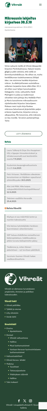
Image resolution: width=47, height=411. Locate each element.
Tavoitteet (14, 367)
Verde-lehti (11, 317)
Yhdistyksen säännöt (19, 374)
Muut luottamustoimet (20, 345)
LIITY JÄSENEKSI (23, 134)
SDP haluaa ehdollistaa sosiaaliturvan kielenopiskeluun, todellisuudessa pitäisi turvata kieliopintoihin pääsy (23, 238)
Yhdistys (10, 364)
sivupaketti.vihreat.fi (23, 405)
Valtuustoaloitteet (14, 356)
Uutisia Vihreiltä (14, 208)
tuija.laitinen (18, 27)
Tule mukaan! (12, 382)
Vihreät (9, 405)
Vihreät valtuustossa (19, 338)
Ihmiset (9, 335)
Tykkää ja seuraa (13, 309)
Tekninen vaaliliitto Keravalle (19, 198)
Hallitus (13, 342)
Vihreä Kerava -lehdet (15, 360)
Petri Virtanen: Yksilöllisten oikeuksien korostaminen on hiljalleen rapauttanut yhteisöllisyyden (24, 177)
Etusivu (9, 328)
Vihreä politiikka (13, 305)
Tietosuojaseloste (17, 370)
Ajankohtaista (10, 30)
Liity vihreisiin (12, 313)
